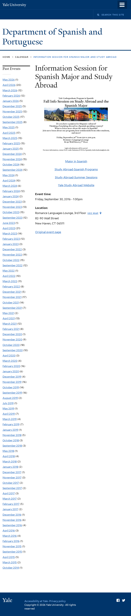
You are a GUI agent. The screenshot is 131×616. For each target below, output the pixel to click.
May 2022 (9, 270)
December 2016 (12, 514)
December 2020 (12, 334)
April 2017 (9, 493)
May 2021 (8, 313)
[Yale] (8, 601)
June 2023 (9, 223)
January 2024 (11, 196)
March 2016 (10, 535)
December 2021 (12, 291)
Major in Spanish (76, 161)
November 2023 (12, 207)
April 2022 (9, 276)
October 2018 (11, 440)
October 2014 (11, 567)
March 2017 (10, 498)
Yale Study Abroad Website (76, 185)
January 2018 (10, 466)
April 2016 (9, 530)
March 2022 (10, 281)
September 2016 (12, 525)
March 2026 (10, 90)
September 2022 (13, 265)
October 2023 (11, 212)
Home (6, 56)
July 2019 (8, 403)
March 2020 (10, 360)
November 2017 (12, 477)
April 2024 (9, 180)
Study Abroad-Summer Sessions (76, 177)
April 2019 (9, 413)
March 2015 (10, 562)
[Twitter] (123, 600)
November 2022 (12, 254)
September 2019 (12, 392)
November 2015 (12, 546)
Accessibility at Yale (36, 601)
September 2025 (13, 122)
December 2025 (12, 106)
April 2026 (9, 85)
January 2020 (11, 371)
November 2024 (12, 159)
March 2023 (10, 233)
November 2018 (12, 435)
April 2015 (9, 557)
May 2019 (8, 408)
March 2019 (10, 419)
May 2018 (8, 451)
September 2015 (12, 551)
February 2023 (11, 238)
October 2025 (11, 116)
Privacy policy (57, 601)
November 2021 (12, 297)
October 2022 (11, 260)
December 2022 (12, 249)
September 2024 (12, 169)
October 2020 (11, 345)
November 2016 (12, 520)
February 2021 (11, 329)
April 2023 (9, 228)
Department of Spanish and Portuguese (52, 36)
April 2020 (9, 355)
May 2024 (8, 175)
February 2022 (11, 286)
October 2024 (11, 164)
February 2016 (11, 541)
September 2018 (12, 445)
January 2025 (11, 148)
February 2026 (11, 95)
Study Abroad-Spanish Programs (76, 169)
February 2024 (11, 191)
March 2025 (10, 138)
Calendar (21, 56)
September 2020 (13, 350)
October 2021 (11, 302)
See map (93, 213)
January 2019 (10, 429)
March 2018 (10, 461)
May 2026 (9, 79)
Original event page (48, 232)
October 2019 (11, 387)
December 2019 (12, 376)
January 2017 (10, 509)
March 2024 (10, 185)
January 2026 (11, 101)
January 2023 (11, 244)
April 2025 (9, 132)
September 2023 (12, 217)
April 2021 (9, 318)
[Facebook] (118, 600)
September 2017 (12, 488)
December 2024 (12, 154)
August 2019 (10, 398)
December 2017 (12, 472)
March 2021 (10, 323)
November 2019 (12, 382)
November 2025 (12, 111)
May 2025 (9, 127)
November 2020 (12, 339)
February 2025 (11, 143)
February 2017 (11, 504)
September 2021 (12, 307)
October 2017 (11, 482)
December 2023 (12, 201)
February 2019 (11, 424)
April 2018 (9, 456)
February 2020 (11, 366)
